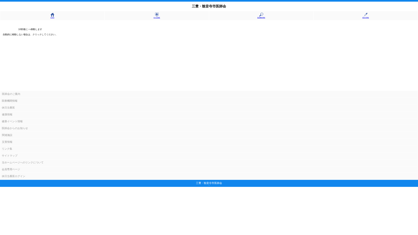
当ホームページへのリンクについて (23, 162)
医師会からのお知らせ (15, 128)
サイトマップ (9, 155)
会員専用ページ (11, 169)
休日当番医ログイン (13, 176)
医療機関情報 (261, 17)
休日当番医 (156, 17)
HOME (52, 17)
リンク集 (7, 148)
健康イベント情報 (12, 121)
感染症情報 (365, 17)
